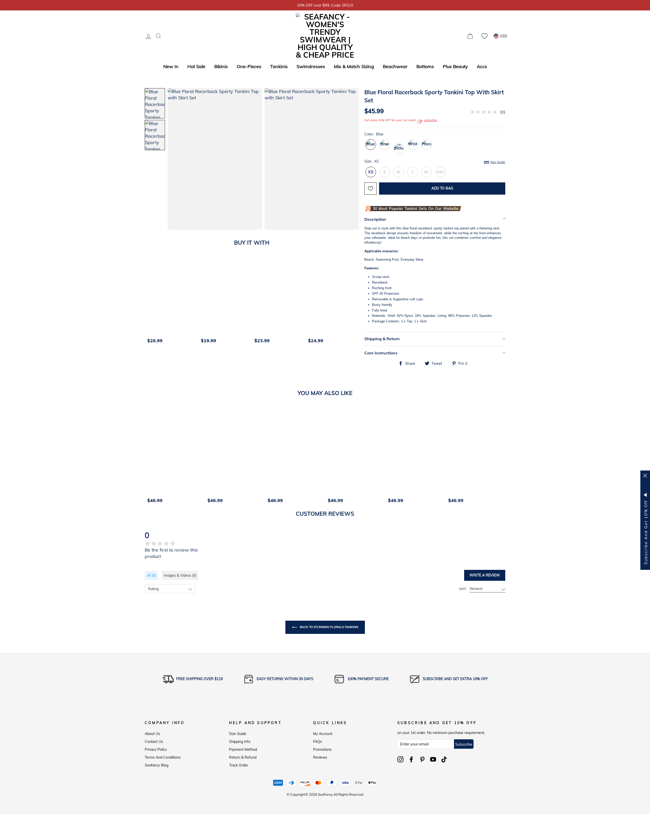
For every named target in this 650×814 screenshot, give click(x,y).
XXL (440, 171)
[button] (350, 159)
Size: (434, 161)
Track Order (238, 765)
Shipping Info (239, 741)
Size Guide (237, 733)
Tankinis (279, 66)
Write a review (484, 575)
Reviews (320, 757)
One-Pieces (249, 66)
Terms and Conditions (163, 757)
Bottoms (425, 66)
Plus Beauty (455, 66)
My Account (322, 733)
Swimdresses (311, 66)
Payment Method (243, 749)
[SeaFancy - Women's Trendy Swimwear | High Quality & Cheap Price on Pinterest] (422, 759)
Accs (482, 66)
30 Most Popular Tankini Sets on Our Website (416, 208)
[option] (171, 302)
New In (170, 66)
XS (370, 171)
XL (426, 171)
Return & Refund (242, 757)
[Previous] (150, 302)
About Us (152, 733)
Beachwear (395, 66)
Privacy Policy (156, 749)
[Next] (357, 302)
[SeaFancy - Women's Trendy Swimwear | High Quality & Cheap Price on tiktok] (444, 759)
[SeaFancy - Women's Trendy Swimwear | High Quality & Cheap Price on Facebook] (411, 759)
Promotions (322, 749)
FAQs (317, 741)
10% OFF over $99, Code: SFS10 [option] (325, 5)
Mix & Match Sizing (354, 66)
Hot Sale (196, 66)
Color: (373, 134)
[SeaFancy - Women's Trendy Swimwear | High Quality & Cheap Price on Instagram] (400, 759)
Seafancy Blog (156, 765)
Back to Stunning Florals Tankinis (328, 627)
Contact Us (154, 741)
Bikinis (221, 66)
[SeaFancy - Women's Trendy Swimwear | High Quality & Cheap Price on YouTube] (433, 759)
